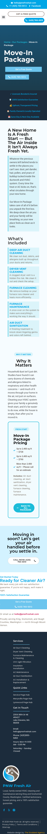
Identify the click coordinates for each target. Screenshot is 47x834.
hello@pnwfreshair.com (26, 614)
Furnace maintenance (19, 305)
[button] (3, 17)
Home (7, 42)
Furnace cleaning (23, 287)
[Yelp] (9, 810)
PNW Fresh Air (17, 785)
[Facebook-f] (4, 810)
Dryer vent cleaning (18, 270)
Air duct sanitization (19, 324)
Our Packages (19, 42)
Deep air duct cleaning (20, 251)
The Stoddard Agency (35, 832)
